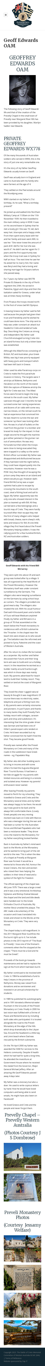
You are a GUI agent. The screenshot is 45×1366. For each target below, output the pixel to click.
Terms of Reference (13, 1358)
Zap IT (25, 1361)
